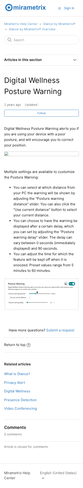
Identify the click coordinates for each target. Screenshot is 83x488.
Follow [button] (41, 113)
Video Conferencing (20, 408)
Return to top (15, 345)
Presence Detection (20, 400)
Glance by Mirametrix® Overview (32, 29)
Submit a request (60, 330)
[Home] (25, 10)
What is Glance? (17, 374)
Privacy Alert (14, 382)
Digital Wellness (17, 391)
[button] (59, 8)
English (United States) (58, 473)
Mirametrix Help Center (21, 24)
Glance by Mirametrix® (59, 24)
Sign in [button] (69, 8)
